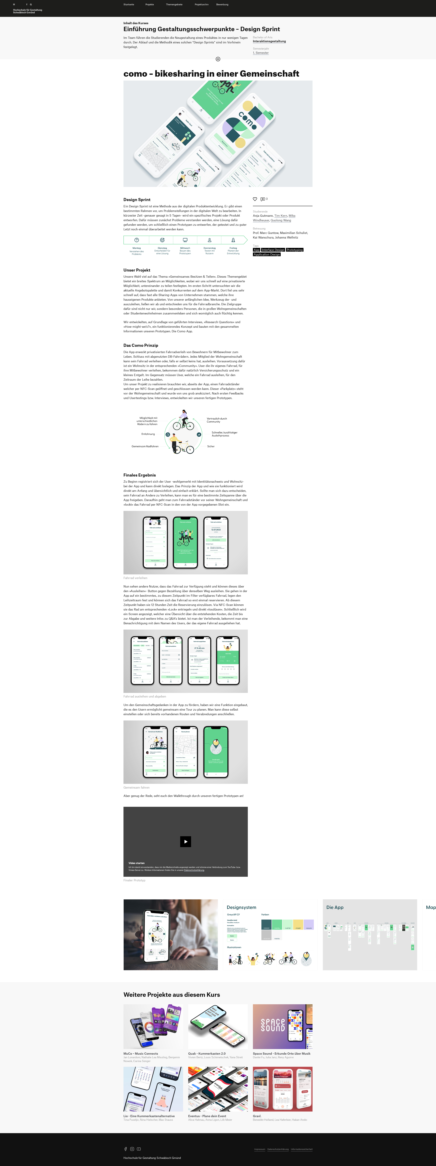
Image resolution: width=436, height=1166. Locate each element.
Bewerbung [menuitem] (222, 4)
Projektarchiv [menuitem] (202, 4)
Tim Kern (280, 215)
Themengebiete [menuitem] (174, 4)
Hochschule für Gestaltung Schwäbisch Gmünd (152, 1157)
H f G (27, 8)
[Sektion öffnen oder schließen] (218, 59)
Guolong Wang (281, 220)
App (256, 250)
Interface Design (273, 250)
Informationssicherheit (302, 1149)
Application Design (267, 254)
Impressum (259, 1149)
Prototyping (295, 250)
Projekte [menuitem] (149, 4)
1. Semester (261, 52)
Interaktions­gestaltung (269, 41)
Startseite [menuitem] (128, 4)
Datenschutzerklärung (194, 870)
